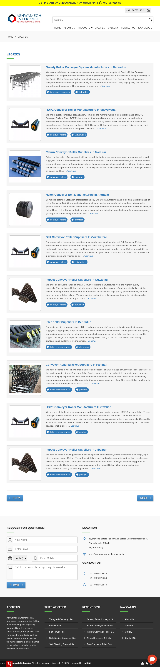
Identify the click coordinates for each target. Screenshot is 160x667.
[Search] (150, 20)
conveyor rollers (58, 134)
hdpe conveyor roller (60, 347)
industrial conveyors (60, 92)
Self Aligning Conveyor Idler (62, 638)
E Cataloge (145, 28)
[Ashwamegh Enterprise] (29, 18)
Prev (16, 498)
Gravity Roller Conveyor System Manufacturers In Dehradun (86, 67)
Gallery (113, 28)
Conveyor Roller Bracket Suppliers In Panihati (76, 364)
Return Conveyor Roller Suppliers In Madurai (76, 152)
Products (84, 28)
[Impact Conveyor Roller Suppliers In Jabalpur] (25, 464)
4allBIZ (87, 663)
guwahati (79, 304)
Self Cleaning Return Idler (62, 644)
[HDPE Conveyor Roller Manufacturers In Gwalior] (25, 422)
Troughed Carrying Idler (61, 619)
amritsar (79, 219)
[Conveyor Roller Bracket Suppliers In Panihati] (25, 379)
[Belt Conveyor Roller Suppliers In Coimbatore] (25, 252)
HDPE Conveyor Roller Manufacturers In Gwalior (78, 407)
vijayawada (80, 134)
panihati (83, 389)
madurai (79, 177)
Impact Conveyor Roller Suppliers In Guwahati (77, 279)
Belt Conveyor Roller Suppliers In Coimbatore (76, 237)
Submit (14, 585)
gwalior (82, 432)
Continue (105, 86)
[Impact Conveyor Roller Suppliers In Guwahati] (25, 294)
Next (143, 498)
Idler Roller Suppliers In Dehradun (68, 322)
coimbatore (80, 262)
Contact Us (128, 28)
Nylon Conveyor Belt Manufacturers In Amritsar (77, 194)
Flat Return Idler (57, 632)
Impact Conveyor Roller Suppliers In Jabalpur (76, 449)
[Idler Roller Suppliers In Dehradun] (25, 337)
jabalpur (83, 474)
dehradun (83, 92)
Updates (100, 28)
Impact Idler (55, 625)
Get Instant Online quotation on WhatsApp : (80, 2)
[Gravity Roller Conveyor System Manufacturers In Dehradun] (25, 82)
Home (57, 28)
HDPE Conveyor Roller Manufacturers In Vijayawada (80, 109)
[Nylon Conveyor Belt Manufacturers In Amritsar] (25, 209)
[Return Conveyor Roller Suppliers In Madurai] (25, 167)
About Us (69, 28)
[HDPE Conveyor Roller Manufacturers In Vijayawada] (25, 124)
